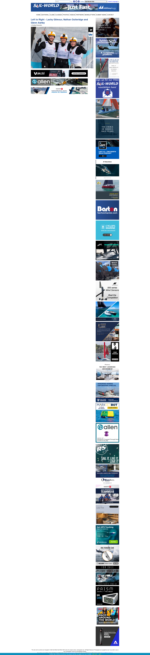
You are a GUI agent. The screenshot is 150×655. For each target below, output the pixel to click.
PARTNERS (80, 15)
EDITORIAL (45, 15)
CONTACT (110, 15)
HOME (38, 15)
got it (100, 654)
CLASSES (58, 15)
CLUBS (52, 15)
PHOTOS (66, 15)
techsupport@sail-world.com (106, 653)
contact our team (71, 653)
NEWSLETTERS (90, 15)
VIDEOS (72, 15)
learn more (94, 654)
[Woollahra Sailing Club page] (90, 36)
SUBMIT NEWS (101, 15)
